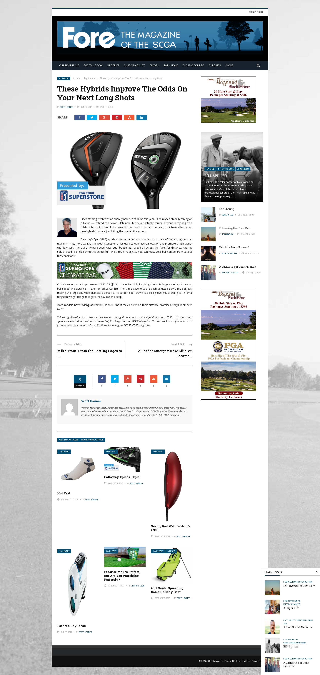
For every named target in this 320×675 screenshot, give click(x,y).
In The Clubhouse (226, 169)
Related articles (68, 439)
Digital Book (93, 65)
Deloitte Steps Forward (234, 247)
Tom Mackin (227, 234)
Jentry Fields (137, 585)
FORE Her (215, 65)
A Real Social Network (298, 627)
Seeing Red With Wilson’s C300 (171, 528)
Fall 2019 (171, 551)
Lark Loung (226, 209)
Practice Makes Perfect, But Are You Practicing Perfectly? (122, 575)
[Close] (316, 571)
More (229, 65)
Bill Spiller (291, 646)
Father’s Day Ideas (71, 626)
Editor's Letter (290, 620)
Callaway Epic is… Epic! (122, 477)
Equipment (64, 78)
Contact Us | (245, 661)
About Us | (231, 661)
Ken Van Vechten (230, 272)
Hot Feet (63, 493)
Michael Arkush (229, 253)
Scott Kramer (66, 107)
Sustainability (134, 65)
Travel (154, 65)
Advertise (257, 661)
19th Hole (171, 65)
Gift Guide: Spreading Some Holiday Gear (167, 590)
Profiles (113, 65)
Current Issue (69, 65)
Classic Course (193, 65)
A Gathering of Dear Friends (296, 664)
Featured (287, 582)
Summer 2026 (306, 582)
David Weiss (227, 215)
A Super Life (291, 608)
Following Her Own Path (299, 586)
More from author (92, 439)
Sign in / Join (256, 12)
